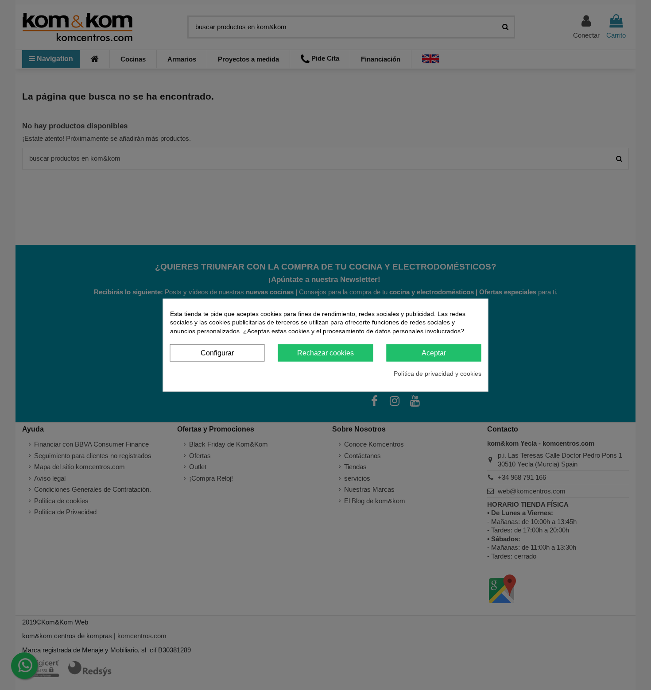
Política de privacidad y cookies (437, 373)
